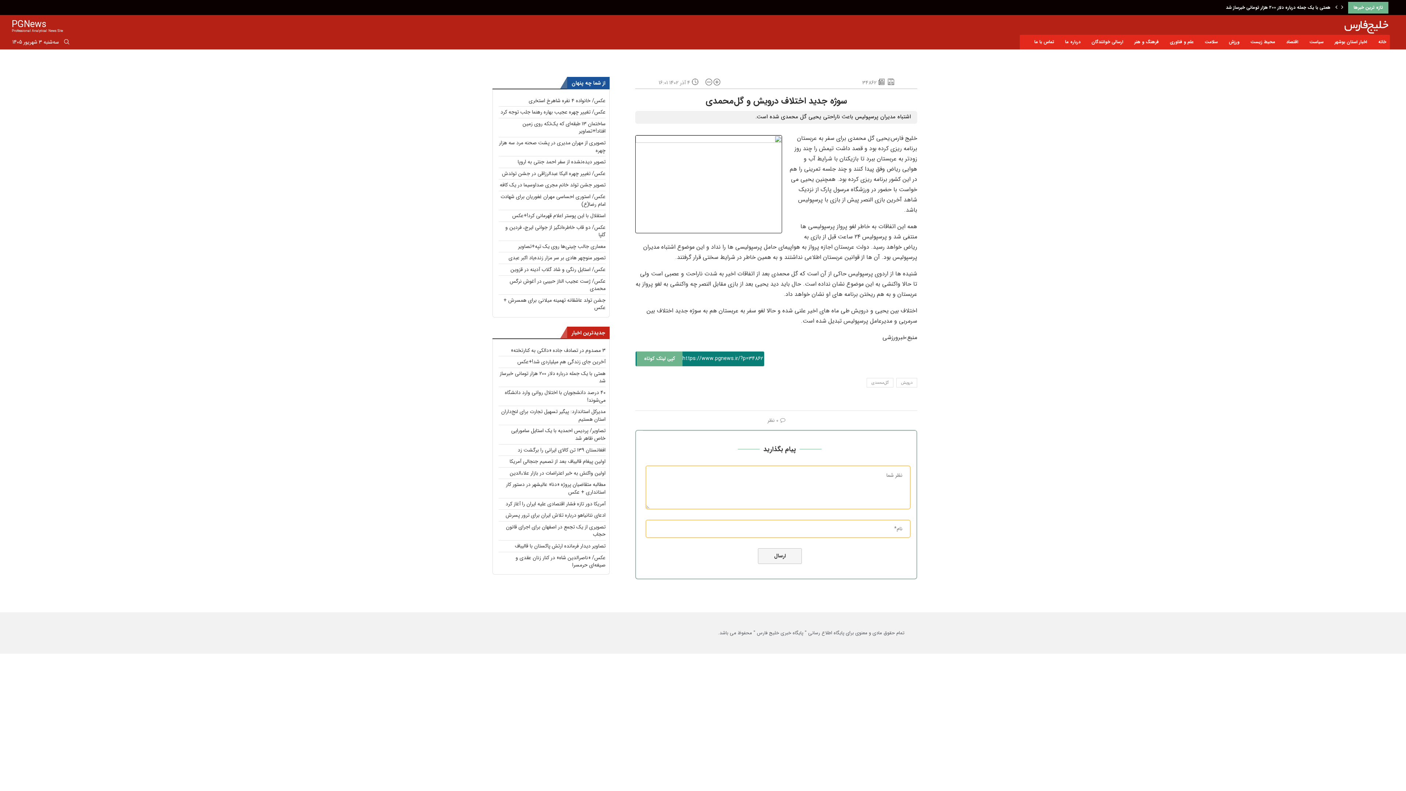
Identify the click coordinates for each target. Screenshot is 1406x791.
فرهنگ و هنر (1146, 41)
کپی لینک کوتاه (659, 359)
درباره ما (1072, 41)
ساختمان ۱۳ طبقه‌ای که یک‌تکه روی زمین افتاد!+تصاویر (564, 127)
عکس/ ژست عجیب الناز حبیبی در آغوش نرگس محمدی (558, 285)
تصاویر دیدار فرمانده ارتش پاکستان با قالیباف (560, 546)
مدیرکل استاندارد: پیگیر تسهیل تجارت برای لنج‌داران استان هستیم (553, 415)
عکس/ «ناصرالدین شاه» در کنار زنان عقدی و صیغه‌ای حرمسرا (561, 561)
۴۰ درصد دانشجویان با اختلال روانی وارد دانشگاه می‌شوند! (1276, 7)
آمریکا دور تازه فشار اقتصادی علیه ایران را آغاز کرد (556, 504)
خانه (1382, 41)
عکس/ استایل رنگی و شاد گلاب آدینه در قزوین (558, 269)
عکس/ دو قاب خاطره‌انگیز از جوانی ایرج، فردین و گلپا (555, 231)
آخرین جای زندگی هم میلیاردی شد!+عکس (561, 362)
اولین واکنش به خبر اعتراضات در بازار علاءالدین (558, 473)
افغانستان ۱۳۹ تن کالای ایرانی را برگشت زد (562, 450)
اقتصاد (1292, 41)
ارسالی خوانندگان (1107, 41)
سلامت (1211, 41)
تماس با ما (1044, 41)
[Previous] (1336, 8)
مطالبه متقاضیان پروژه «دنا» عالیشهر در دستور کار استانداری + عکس (556, 488)
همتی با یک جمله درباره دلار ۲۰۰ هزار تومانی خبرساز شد (553, 377)
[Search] (66, 43)
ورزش (1234, 41)
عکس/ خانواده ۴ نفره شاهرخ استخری (567, 101)
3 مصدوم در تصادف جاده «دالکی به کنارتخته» (558, 350)
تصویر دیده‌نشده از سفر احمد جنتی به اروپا (562, 162)
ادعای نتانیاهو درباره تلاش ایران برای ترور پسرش (556, 515)
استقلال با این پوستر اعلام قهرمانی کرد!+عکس (559, 216)
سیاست (1316, 41)
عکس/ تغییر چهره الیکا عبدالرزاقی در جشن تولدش (554, 174)
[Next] (1342, 8)
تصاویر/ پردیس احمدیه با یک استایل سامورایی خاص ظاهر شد (558, 434)
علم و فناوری (1182, 41)
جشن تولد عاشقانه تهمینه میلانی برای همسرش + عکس (554, 304)
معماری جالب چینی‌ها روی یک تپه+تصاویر (562, 246)
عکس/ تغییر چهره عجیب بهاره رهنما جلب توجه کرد (553, 112)
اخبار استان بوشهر (1351, 41)
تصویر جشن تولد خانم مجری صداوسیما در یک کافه (553, 185)
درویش (906, 383)
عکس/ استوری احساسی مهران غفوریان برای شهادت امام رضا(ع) (553, 200)
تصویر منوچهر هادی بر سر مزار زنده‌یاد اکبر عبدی (557, 258)
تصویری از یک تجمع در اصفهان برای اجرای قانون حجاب (556, 531)
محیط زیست (1262, 41)
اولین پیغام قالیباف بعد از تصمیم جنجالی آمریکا (558, 461)
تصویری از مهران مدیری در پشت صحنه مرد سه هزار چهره (552, 147)
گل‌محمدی (880, 383)
